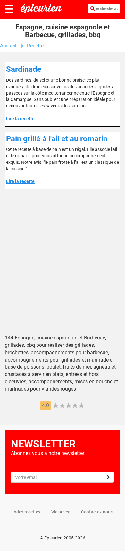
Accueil (8, 46)
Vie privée (60, 511)
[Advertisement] (62, 266)
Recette (35, 46)
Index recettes (26, 511)
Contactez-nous (97, 511)
